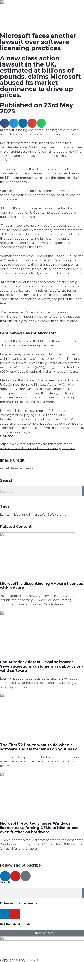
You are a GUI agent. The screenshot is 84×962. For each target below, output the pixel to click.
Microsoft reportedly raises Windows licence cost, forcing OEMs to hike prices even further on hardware (39, 827)
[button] (4, 123)
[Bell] (25, 876)
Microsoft (38, 514)
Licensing (21, 514)
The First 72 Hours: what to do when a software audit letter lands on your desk (38, 747)
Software (55, 514)
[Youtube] (15, 876)
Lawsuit (5, 514)
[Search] (83, 491)
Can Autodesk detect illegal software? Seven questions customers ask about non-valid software (41, 666)
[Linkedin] (5, 876)
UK (66, 514)
